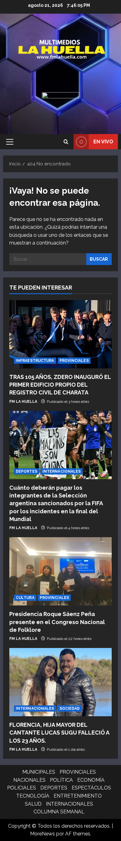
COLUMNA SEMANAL (59, 812)
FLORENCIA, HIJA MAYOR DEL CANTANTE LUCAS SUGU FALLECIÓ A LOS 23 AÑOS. (59, 733)
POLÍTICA (61, 780)
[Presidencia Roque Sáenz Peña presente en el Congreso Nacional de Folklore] (60, 571)
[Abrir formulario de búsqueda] (66, 142)
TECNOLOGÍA (32, 796)
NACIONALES (29, 780)
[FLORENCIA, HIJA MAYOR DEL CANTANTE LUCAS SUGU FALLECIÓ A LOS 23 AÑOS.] (60, 682)
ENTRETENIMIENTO (78, 796)
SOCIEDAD (70, 708)
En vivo (103, 142)
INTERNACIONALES (62, 471)
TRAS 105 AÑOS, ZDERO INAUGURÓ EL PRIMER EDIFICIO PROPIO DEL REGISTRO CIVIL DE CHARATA (60, 385)
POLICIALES (21, 788)
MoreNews (42, 834)
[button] (9, 141)
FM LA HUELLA (23, 401)
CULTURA (25, 598)
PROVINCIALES (74, 360)
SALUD (33, 804)
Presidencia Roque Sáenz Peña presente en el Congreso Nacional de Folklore (57, 622)
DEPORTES (26, 471)
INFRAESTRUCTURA (35, 360)
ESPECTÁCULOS (91, 788)
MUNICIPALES (38, 772)
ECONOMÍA (91, 780)
